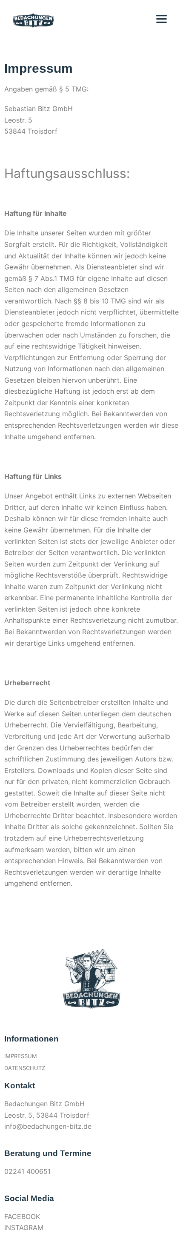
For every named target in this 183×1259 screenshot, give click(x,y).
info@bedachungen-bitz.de (48, 1126)
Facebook (22, 1216)
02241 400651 (27, 1171)
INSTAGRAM (23, 1227)
